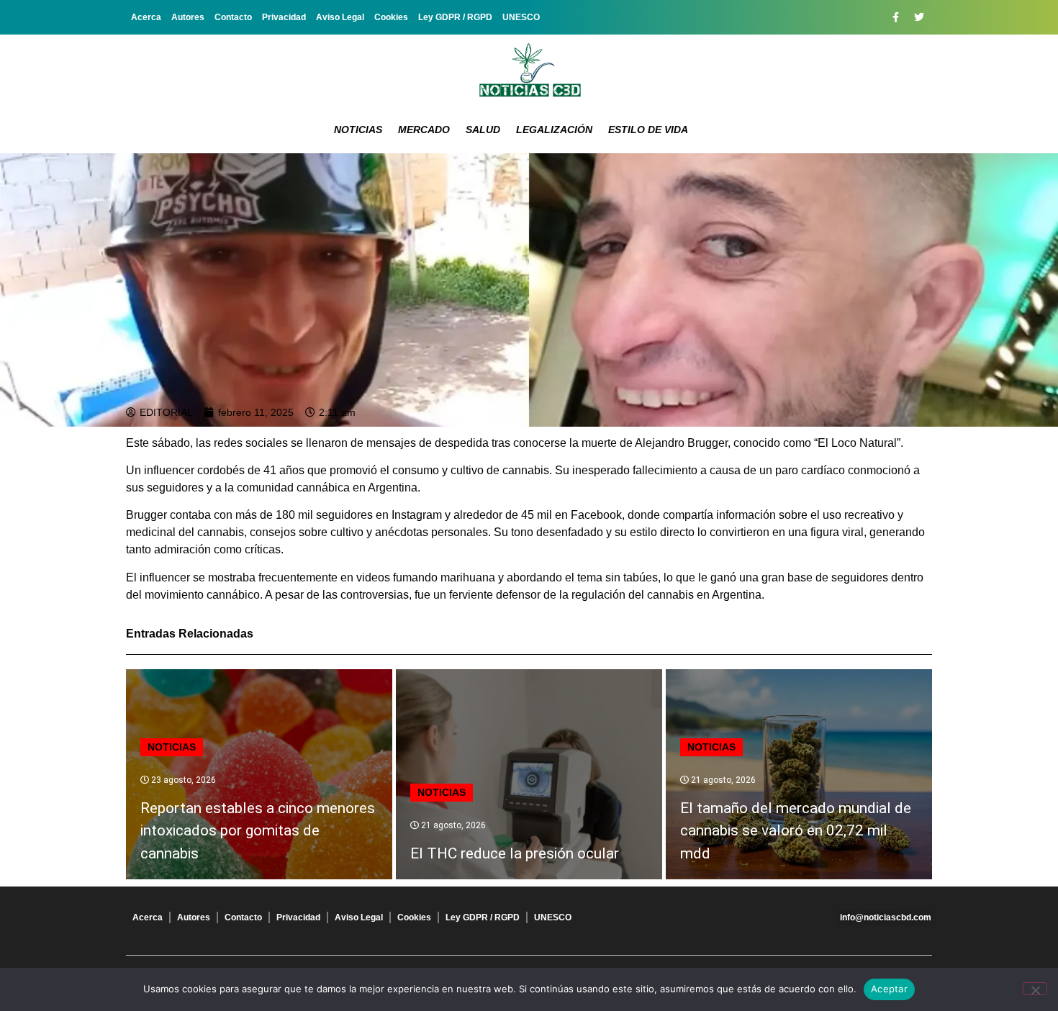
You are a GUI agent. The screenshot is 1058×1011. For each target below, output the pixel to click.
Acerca (146, 17)
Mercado (424, 129)
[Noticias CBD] (529, 70)
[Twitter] (919, 17)
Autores (187, 17)
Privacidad (284, 17)
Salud (483, 129)
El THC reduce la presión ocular (514, 853)
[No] (1035, 988)
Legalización (554, 129)
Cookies (391, 17)
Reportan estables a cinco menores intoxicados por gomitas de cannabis (257, 830)
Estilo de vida (648, 129)
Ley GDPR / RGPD (455, 17)
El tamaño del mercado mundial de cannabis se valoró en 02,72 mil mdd (795, 830)
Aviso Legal (340, 17)
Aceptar (889, 988)
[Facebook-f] (895, 17)
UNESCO (521, 17)
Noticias (358, 129)
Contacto (233, 17)
